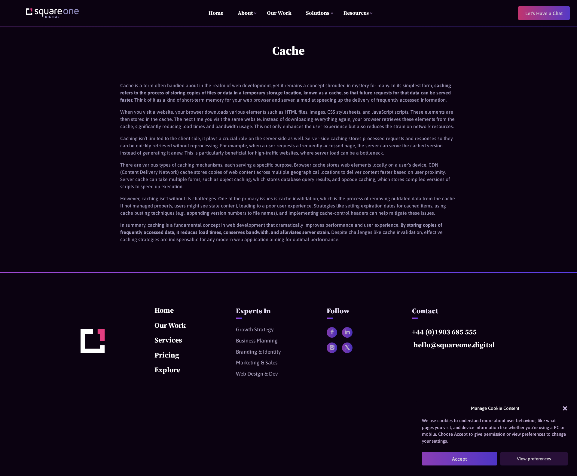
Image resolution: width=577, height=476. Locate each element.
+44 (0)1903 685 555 (444, 332)
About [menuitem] (245, 13)
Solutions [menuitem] (317, 13)
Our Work (170, 325)
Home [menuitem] (216, 13)
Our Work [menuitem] (279, 13)
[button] (565, 408)
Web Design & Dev (257, 374)
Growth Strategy (254, 330)
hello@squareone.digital (454, 345)
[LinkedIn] (347, 332)
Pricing (166, 355)
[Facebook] (332, 332)
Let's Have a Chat (544, 13)
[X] (347, 347)
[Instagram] (332, 347)
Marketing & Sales (256, 363)
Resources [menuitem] (356, 13)
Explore (167, 370)
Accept (459, 459)
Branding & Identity (258, 352)
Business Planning (257, 341)
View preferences (534, 458)
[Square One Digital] (93, 351)
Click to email (480, 353)
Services (168, 340)
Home (164, 310)
